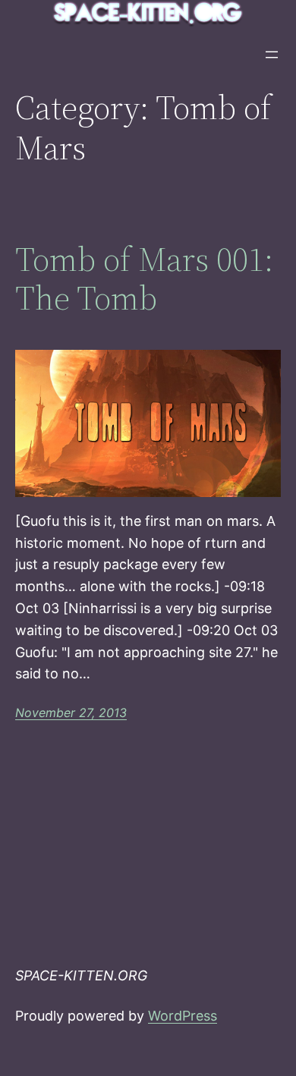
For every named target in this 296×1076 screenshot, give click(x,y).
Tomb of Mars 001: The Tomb (144, 279)
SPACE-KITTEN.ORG (81, 975)
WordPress (182, 1016)
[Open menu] (272, 55)
